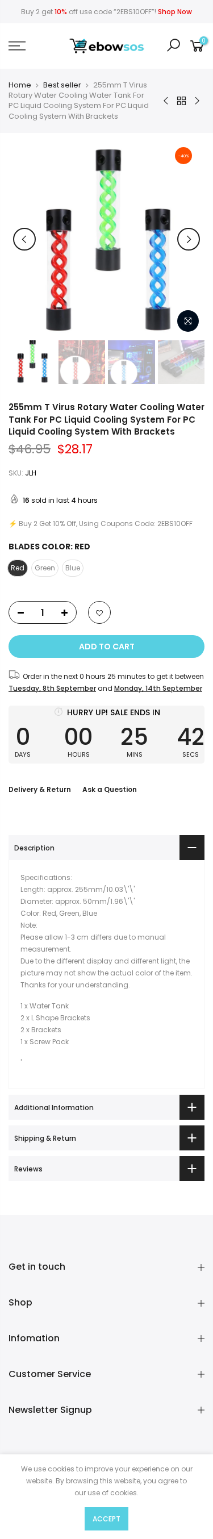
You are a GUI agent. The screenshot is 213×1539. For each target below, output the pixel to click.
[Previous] (24, 239)
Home (20, 85)
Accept (106, 1519)
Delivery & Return (40, 789)
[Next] (188, 239)
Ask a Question (109, 789)
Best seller (62, 85)
